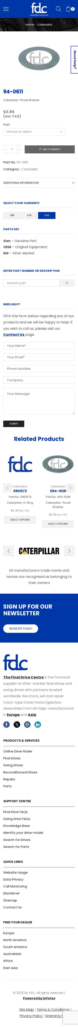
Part (6, 124)
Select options (20, 519)
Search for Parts (16, 846)
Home (30, 25)
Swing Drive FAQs (16, 818)
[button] (7, 488)
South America (15, 947)
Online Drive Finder (17, 751)
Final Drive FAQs (15, 812)
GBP (12, 215)
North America (14, 940)
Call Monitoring (15, 886)
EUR (29, 215)
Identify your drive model (23, 832)
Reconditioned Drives (20, 772)
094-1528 (58, 491)
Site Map (26, 1009)
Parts (7, 786)
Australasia (12, 953)
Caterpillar (44, 25)
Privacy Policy (31, 1015)
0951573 (20, 491)
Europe (13, 714)
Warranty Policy (58, 1015)
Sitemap (10, 900)
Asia (32, 714)
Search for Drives (16, 839)
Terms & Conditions (53, 1009)
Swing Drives (13, 765)
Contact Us (13, 334)
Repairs (9, 779)
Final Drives (12, 758)
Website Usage (15, 872)
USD (46, 215)
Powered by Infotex (39, 998)
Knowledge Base (16, 825)
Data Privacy (13, 879)
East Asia (10, 968)
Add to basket (51, 149)
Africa (8, 960)
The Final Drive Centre (23, 677)
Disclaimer (11, 893)
